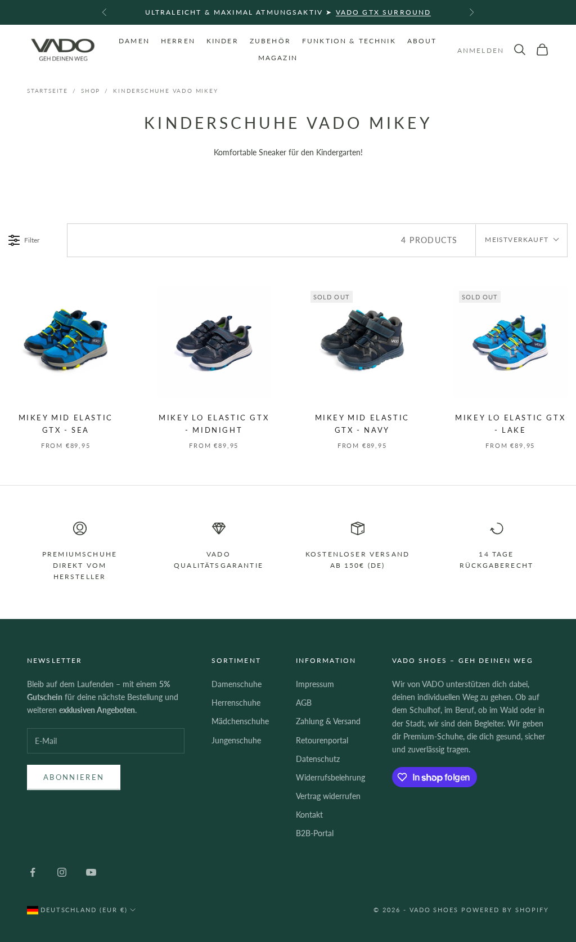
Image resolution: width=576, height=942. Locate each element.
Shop (90, 90)
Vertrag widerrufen (328, 796)
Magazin (278, 57)
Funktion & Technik (349, 41)
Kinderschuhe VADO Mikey (165, 90)
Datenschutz (318, 759)
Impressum (315, 684)
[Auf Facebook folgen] (32, 872)
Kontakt (309, 814)
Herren (178, 41)
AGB (304, 702)
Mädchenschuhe (240, 721)
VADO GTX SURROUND (383, 12)
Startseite (47, 90)
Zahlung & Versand (328, 721)
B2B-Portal (315, 833)
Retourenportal (322, 740)
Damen (134, 41)
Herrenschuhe (236, 702)
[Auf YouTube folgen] (91, 872)
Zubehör (270, 41)
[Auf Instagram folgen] (62, 872)
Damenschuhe (237, 684)
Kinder (222, 41)
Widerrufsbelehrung (330, 777)
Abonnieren (73, 777)
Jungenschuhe (236, 740)
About (422, 41)
